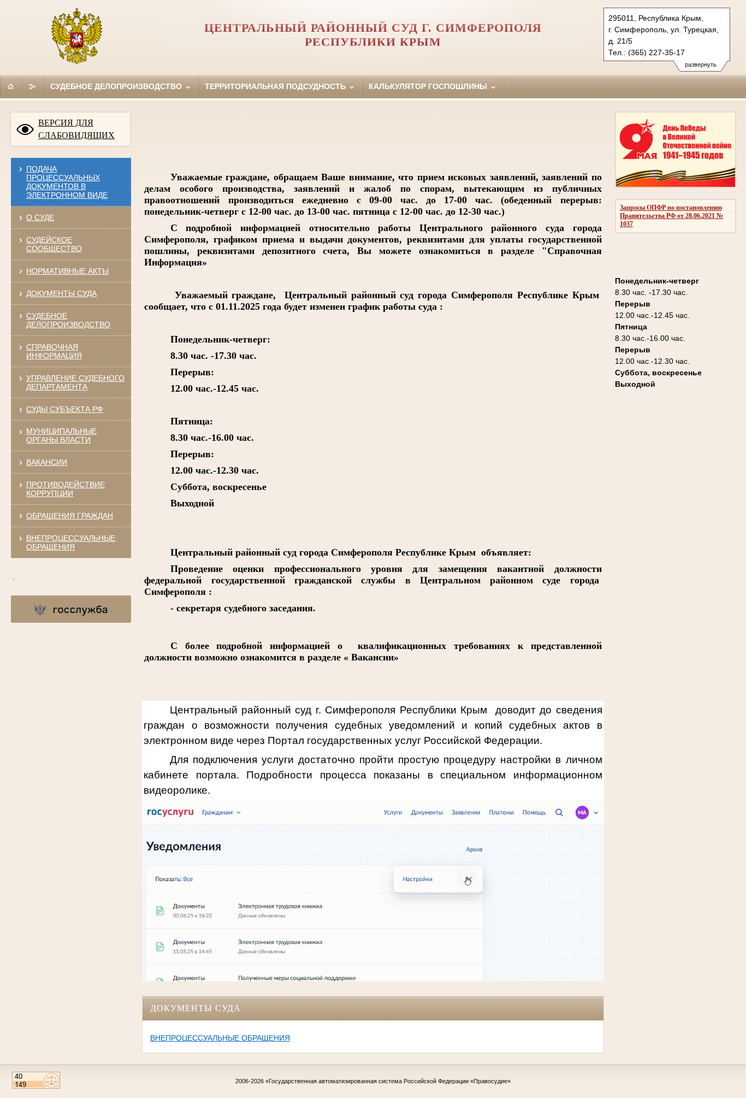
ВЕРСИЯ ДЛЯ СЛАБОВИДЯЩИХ (76, 129)
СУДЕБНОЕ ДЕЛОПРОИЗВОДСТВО (68, 320)
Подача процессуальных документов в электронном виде (67, 181)
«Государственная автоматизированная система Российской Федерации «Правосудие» (388, 1081)
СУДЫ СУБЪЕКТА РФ (64, 409)
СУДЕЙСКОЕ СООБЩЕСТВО (54, 244)
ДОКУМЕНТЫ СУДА (61, 293)
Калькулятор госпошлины (429, 86)
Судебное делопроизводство (117, 86)
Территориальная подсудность (276, 86)
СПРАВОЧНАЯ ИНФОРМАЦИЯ (54, 351)
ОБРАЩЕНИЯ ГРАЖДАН (69, 515)
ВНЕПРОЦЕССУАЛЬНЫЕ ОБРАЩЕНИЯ (70, 542)
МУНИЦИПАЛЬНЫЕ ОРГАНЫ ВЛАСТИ (61, 435)
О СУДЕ (40, 217)
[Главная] (11, 86)
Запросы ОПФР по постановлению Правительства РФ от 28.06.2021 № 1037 (671, 216)
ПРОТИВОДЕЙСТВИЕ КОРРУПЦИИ (65, 489)
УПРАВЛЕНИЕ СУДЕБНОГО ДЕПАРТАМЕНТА (75, 382)
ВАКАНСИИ (46, 462)
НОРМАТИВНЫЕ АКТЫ (67, 271)
